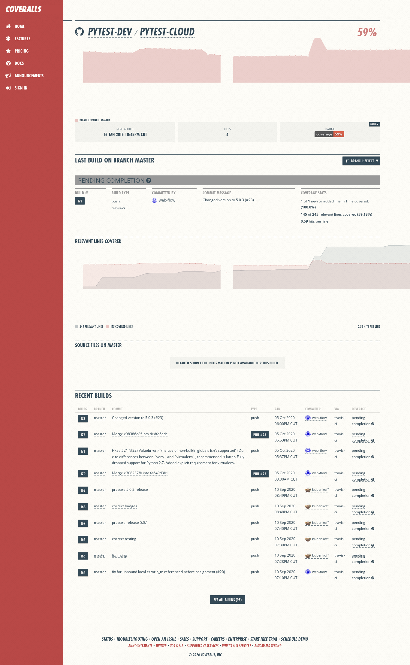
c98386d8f (133, 434)
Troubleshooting (132, 639)
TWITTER (161, 645)
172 (82, 434)
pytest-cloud (167, 32)
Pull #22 (259, 473)
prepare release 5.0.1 (130, 522)
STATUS (107, 639)
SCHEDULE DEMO (294, 639)
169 (83, 490)
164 (83, 572)
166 (83, 539)
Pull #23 (259, 434)
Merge (118, 434)
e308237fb (133, 473)
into (146, 434)
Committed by (164, 193)
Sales (184, 639)
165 (83, 556)
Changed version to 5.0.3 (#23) (228, 199)
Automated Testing (268, 645)
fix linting (119, 555)
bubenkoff (320, 489)
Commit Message (217, 193)
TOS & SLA (176, 645)
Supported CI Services (203, 645)
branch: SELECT (362, 160)
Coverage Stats (314, 193)
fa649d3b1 (159, 473)
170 (83, 473)
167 (83, 523)
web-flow (167, 200)
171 (83, 451)
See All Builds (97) (228, 599)
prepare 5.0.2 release (130, 489)
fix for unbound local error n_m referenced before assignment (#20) (168, 571)
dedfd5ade (159, 434)
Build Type (120, 193)
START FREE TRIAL (263, 639)
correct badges (124, 506)
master (100, 417)
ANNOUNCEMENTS (140, 645)
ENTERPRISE (237, 639)
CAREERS (218, 639)
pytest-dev (110, 32)
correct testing (124, 538)
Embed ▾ (374, 124)
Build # (81, 193)
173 (79, 201)
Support (199, 639)
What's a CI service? (236, 645)
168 (83, 506)
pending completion (112, 180)
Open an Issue (163, 639)
